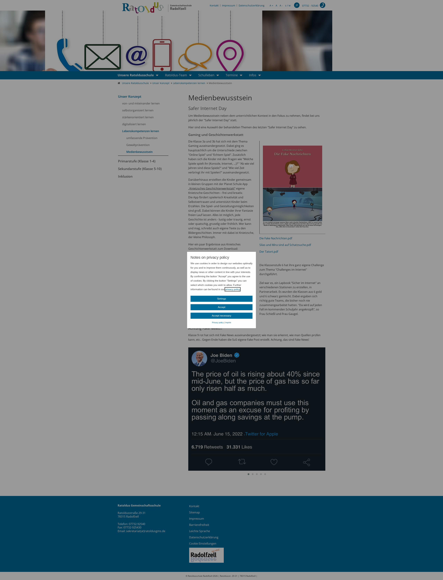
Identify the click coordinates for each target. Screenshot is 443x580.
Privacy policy (218, 322)
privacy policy (232, 289)
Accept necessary (221, 315)
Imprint (228, 322)
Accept (221, 307)
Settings (221, 298)
